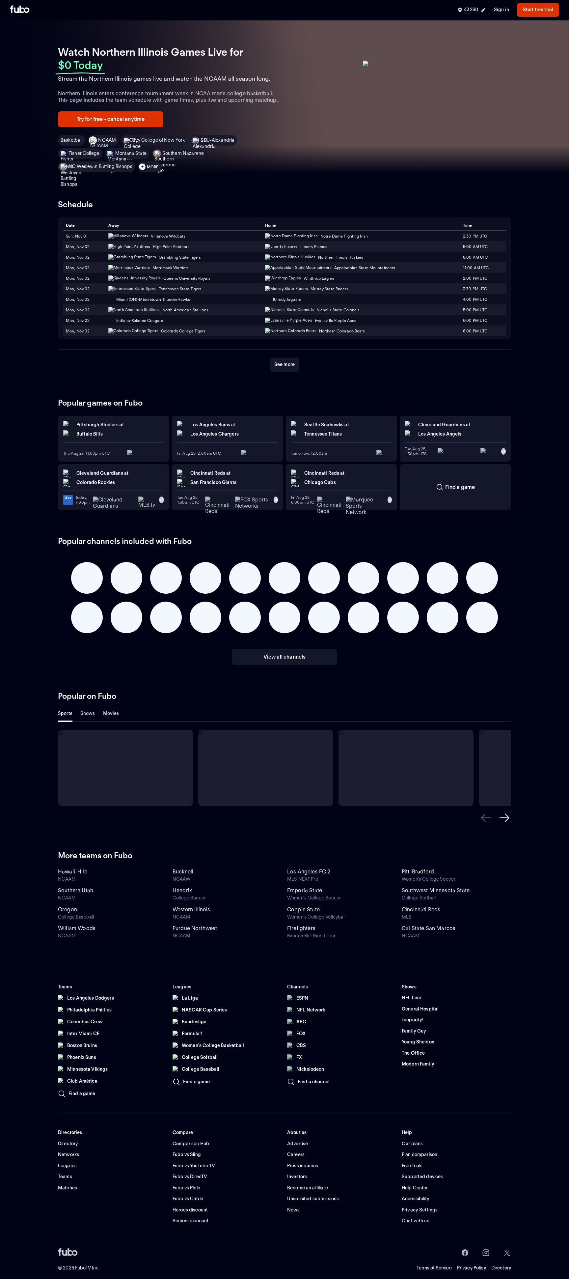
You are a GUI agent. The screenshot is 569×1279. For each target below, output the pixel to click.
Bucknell (183, 871)
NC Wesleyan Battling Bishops (100, 166)
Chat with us (415, 1220)
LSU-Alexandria (217, 140)
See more (284, 364)
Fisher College (83, 153)
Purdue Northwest (195, 928)
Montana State (131, 153)
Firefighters (301, 928)
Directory (501, 1267)
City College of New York (158, 140)
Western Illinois (191, 909)
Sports (65, 713)
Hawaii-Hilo (73, 871)
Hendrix (182, 890)
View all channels (284, 657)
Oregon (67, 909)
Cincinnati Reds (421, 909)
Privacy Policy (471, 1267)
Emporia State (304, 890)
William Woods (76, 928)
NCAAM (107, 140)
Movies (111, 713)
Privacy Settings (420, 1209)
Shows (87, 713)
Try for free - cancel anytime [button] (111, 119)
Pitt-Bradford (418, 871)
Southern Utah (75, 890)
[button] (486, 817)
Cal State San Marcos (428, 928)
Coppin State (303, 909)
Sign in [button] (501, 9)
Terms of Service (434, 1267)
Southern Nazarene (183, 153)
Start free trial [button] (538, 9)
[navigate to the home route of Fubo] (20, 9)
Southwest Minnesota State (436, 890)
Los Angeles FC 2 (309, 871)
